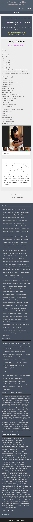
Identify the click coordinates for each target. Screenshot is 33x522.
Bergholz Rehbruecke (23, 396)
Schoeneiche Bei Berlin (15, 422)
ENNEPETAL (21, 444)
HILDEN (18, 453)
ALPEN (17, 438)
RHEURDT (27, 475)
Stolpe (3, 428)
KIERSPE (11, 459)
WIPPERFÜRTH (11, 492)
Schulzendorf (25, 424)
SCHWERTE (11, 481)
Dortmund (14, 209)
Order (22, 348)
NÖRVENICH (23, 472)
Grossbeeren (12, 408)
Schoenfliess (5, 424)
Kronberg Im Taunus (8, 286)
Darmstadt (5, 226)
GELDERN (14, 448)
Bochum (5, 212)
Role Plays (5, 384)
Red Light (5, 357)
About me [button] (6, 153)
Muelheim (15, 330)
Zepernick (9, 432)
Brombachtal (17, 223)
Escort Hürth (9, 501)
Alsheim (5, 217)
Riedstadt (23, 253)
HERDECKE (12, 453)
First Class (5, 365)
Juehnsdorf (18, 409)
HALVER (24, 450)
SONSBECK (25, 481)
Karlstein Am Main (7, 239)
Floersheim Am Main (22, 313)
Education (11, 378)
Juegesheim (12, 316)
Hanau (17, 275)
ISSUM (21, 455)
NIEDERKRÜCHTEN (7, 472)
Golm (20, 406)
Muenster (5, 311)
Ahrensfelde (5, 396)
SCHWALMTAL (24, 479)
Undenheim (5, 261)
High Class (16, 362)
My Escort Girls (16, 2)
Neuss (4, 333)
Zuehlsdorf (15, 432)
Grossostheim (13, 327)
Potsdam (8, 209)
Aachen (27, 212)
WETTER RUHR (25, 490)
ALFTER (12, 438)
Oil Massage (19, 386)
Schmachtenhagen (22, 420)
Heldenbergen (17, 278)
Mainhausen (24, 242)
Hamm (11, 214)
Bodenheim (24, 220)
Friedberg (5, 275)
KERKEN (23, 457)
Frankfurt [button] (6, 157)
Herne (25, 330)
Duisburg (24, 209)
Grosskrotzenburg (24, 324)
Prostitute (27, 354)
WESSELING (16, 490)
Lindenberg (9, 413)
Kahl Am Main (24, 236)
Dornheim (22, 269)
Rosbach (22, 300)
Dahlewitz (21, 400)
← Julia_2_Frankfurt (16, 197)
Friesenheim (25, 231)
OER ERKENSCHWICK (15, 474)
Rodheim (5, 256)
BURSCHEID (24, 442)
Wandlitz (28, 428)
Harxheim (17, 236)
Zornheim (5, 264)
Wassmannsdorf (11, 430)
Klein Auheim (23, 283)
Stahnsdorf (26, 426)
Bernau (4, 398)
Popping (24, 351)
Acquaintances (26, 343)
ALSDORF (21, 438)
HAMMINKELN (6, 451)
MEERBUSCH (14, 464)
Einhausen (18, 228)
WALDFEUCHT (27, 487)
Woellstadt (5, 321)
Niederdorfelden (19, 291)
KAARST (8, 457)
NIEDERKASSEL (22, 470)
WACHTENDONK (18, 487)
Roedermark (18, 319)
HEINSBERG (5, 453)
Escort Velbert (17, 505)
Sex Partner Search (8, 359)
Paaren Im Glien (27, 417)
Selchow (20, 426)
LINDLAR (12, 462)
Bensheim (18, 217)
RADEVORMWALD (12, 475)
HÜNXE (13, 455)
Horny (4, 348)
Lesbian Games (22, 381)
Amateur (5, 354)
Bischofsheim (11, 269)
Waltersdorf (22, 428)
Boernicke (27, 398)
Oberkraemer (12, 417)
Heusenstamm (26, 278)
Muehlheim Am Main (21, 311)
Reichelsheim (10, 253)
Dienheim (16, 226)
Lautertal (5, 242)
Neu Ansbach (27, 289)
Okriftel (24, 297)
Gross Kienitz (5, 408)
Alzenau (24, 264)
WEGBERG (14, 488)
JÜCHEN (26, 455)
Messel (4, 245)
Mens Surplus (11, 386)
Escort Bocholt (6, 496)
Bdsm (7, 375)
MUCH (22, 466)
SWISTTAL (20, 483)
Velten (17, 428)
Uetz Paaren (12, 428)
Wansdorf (4, 430)
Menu (17, 12)
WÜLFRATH (19, 492)
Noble (10, 346)
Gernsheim (5, 234)
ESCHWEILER (25, 446)
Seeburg (12, 426)
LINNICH (17, 462)
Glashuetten (6, 313)
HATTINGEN (13, 451)
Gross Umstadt (15, 324)
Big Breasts (6, 343)
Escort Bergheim (11, 494)
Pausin (4, 419)
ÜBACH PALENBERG (22, 485)
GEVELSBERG (22, 448)
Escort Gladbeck (11, 500)
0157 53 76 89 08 (19, 34)
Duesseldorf (6, 335)
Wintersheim (26, 261)
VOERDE (10, 487)
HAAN (19, 450)
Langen (15, 286)
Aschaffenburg (6, 267)
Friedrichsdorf (11, 275)
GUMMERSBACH (13, 450)
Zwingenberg (11, 264)
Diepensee (21, 402)
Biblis (22, 217)
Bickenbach (6, 220)
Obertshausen (6, 297)
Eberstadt (5, 272)
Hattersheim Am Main (8, 278)
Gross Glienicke (26, 406)
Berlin (4, 209)
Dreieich (28, 269)
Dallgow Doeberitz (13, 402)
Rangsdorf (20, 419)
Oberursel (13, 297)
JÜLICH (4, 457)
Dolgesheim (6, 228)
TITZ (25, 483)
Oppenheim (23, 250)
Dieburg (17, 269)
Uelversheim (21, 258)
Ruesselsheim (11, 311)
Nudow (7, 417)
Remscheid (23, 333)
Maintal (17, 289)
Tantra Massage (23, 384)
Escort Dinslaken (26, 496)
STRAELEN (14, 483)
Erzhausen (5, 231)
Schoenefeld (5, 422)
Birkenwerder (9, 398)
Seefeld (16, 426)
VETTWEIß (5, 487)
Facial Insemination (7, 381)
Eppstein (17, 272)
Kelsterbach (16, 283)
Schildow (15, 420)
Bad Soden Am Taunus (17, 267)
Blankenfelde (16, 398)
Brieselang (10, 400)
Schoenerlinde (24, 422)
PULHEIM (4, 475)
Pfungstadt (5, 300)
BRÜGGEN (14, 442)
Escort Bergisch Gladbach (23, 494)
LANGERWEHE (19, 461)
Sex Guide (5, 368)
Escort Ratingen (10, 505)
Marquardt (25, 413)
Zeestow (4, 432)
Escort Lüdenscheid (7, 503)
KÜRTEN (4, 461)
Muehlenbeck (9, 415)
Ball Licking (5, 378)
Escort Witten (12, 507)
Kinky (10, 362)
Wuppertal (10, 212)
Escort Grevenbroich (20, 500)
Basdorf (10, 396)
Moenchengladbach (7, 330)
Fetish (16, 378)
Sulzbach (15, 305)
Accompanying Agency (15, 343)
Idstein (26, 280)
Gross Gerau (6, 327)
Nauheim (5, 247)
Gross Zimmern (13, 321)
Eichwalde (26, 402)
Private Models (11, 354)
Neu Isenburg (6, 291)
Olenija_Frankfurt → (16, 194)
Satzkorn (10, 420)
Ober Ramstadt (24, 294)
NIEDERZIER (16, 472)
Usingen (21, 305)
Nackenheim (24, 245)
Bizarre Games (13, 375)
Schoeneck (25, 319)
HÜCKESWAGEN (6, 455)
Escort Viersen (25, 505)
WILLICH (4, 492)
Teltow (7, 428)
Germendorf (5, 406)
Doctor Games (22, 375)
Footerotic (21, 378)
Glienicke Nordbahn (13, 406)
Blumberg (22, 398)
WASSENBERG (6, 488)
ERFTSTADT (5, 446)
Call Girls (11, 365)
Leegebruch (25, 411)
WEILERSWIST (21, 488)
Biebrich (5, 269)
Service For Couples (20, 365)
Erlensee (22, 272)
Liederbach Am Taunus (8, 289)
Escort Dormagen (6, 498)
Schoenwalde (18, 424)
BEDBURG (13, 440)
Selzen (28, 256)
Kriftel (28, 283)
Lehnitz (4, 413)
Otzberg (5, 253)
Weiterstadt (10, 308)
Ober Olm (10, 250)
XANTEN (24, 492)
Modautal (9, 245)
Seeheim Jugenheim (20, 256)
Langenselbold (22, 286)
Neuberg (10, 247)
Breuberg (11, 223)
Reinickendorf (26, 419)
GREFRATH (5, 450)
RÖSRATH (16, 477)
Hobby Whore (9, 348)
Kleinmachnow (6, 411)
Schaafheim (11, 256)
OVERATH (24, 474)
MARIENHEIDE (6, 464)
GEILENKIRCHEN (6, 448)
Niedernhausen (6, 294)
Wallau (25, 305)
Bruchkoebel (13, 313)
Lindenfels (10, 242)
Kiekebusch (25, 409)
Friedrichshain (24, 404)
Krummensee (18, 411)
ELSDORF (4, 444)
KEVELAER (5, 459)
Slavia (16, 384)
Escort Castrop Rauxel (16, 496)
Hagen (15, 214)
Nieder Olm (16, 247)
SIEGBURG (18, 481)
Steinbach (25, 302)
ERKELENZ (12, 446)
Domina (28, 375)
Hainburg (12, 236)
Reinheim (17, 253)
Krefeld (20, 214)
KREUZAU (28, 459)
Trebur (15, 258)
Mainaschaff (17, 242)
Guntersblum (6, 236)
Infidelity (10, 357)
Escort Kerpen (24, 501)
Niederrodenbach (15, 294)
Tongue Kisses (6, 389)
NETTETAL (14, 468)
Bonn (15, 212)
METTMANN (5, 466)
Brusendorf (16, 400)
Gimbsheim (12, 234)
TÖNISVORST (6, 485)
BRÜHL (19, 442)
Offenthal (18, 297)
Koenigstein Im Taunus (21, 316)
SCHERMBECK (16, 479)
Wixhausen (23, 308)
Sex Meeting (21, 359)
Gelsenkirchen (20, 212)
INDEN (17, 455)
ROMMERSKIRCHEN (7, 477)
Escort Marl (23, 503)
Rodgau (17, 300)
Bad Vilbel (26, 267)
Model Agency (6, 351)
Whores (13, 351)
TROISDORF (13, 485)
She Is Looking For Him (19, 346)
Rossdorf (20, 327)
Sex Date (15, 357)
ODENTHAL (5, 474)
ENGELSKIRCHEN (13, 444)
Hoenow (4, 409)
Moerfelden (11, 319)
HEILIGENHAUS (21, 451)
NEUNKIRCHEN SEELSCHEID (10, 470)
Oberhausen (6, 214)
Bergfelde (15, 396)
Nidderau (12, 291)
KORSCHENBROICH (19, 459)
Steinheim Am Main (7, 305)
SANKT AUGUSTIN (24, 477)
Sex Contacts (22, 357)
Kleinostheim (26, 239)
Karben (4, 283)
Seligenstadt (19, 302)
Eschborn (27, 272)
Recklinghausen (15, 333)
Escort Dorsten (15, 498)
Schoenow (11, 424)
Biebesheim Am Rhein (15, 220)
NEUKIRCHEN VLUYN (23, 468)
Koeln (28, 333)
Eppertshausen (25, 228)
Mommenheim (16, 245)
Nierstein (5, 250)
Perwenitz (8, 419)
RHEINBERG (21, 475)
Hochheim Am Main (7, 280)
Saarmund (4, 420)
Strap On (5, 386)
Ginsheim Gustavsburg (21, 234)
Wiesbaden (19, 261)
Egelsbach (11, 272)
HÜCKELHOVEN (24, 453)
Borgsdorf (4, 400)
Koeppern (5, 319)
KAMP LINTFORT (16, 457)
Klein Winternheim (17, 239)
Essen (19, 209)
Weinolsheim (12, 261)
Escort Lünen (16, 503)
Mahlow (21, 413)
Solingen (21, 330)
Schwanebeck (5, 426)
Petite (6, 346)
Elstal (3, 404)
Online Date (18, 351)
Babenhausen (11, 217)
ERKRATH (18, 446)
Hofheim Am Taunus (18, 280)
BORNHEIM (19, 440)
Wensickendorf (19, 430)
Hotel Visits (17, 348)
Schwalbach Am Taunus (9, 302)
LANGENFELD (11, 461)
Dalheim (24, 223)
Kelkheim (9, 283)
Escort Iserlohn (16, 501)
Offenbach (16, 250)
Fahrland (12, 404)
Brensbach (5, 223)
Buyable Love (12, 368)
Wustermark (27, 430)
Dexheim (11, 226)
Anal (4, 375)
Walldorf (5, 308)
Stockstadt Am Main (8, 258)
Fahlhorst (7, 404)
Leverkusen (25, 214)
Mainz (21, 289)
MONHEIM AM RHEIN (14, 466)
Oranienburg (19, 417)
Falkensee (18, 404)
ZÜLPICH (4, 494)
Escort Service (23, 362)
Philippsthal (14, 419)
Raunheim (11, 300)
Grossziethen (19, 408)
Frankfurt (18, 231)
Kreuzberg (12, 411)
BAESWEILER (6, 440)
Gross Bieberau (22, 321)
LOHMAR (22, 462)
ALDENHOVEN (6, 438)
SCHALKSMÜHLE (6, 479)
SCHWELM (5, 481)
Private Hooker (20, 354)
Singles (15, 359)
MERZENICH (21, 464)
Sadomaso (11, 384)
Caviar (15, 381)
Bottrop (8, 333)
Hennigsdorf (26, 408)
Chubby (28, 346)
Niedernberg (23, 247)
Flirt (3, 346)
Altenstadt (18, 264)
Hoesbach (5, 316)
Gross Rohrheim (7, 324)
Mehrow (4, 415)
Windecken (17, 308)
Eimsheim (12, 228)
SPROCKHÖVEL (6, 483)
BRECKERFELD (6, 442)
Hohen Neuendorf (11, 409)
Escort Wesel (5, 507)
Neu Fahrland (17, 415)
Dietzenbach (23, 226)
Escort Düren (22, 498)
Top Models (5, 362)
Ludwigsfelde (15, 413)
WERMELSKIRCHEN (7, 490)
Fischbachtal (12, 231)
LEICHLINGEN (6, 462)
